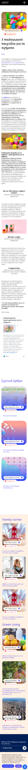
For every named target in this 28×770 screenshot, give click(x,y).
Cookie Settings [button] (8, 766)
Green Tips (13, 647)
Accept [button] (18, 766)
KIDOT (5, 2)
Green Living (8, 647)
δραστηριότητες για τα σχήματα (11, 62)
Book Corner (15, 575)
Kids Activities (15, 30)
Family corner (8, 30)
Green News (14, 680)
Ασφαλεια (14, 542)
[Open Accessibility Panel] (24, 766)
